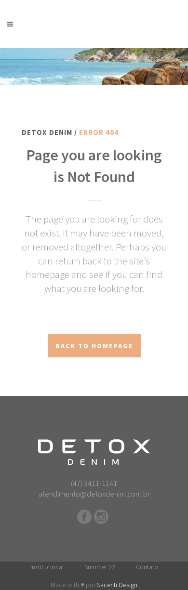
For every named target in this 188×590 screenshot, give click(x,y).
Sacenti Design (117, 584)
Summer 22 (99, 567)
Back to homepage (94, 345)
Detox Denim (47, 132)
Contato (147, 567)
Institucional (47, 567)
